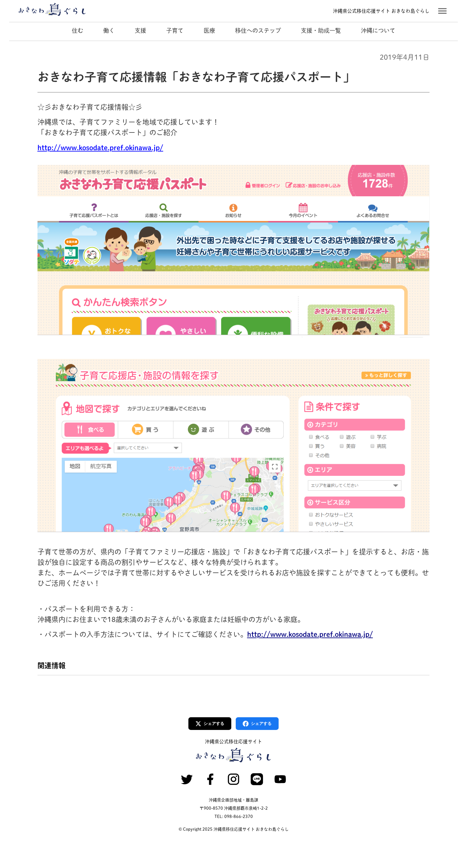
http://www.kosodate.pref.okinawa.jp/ (100, 147)
